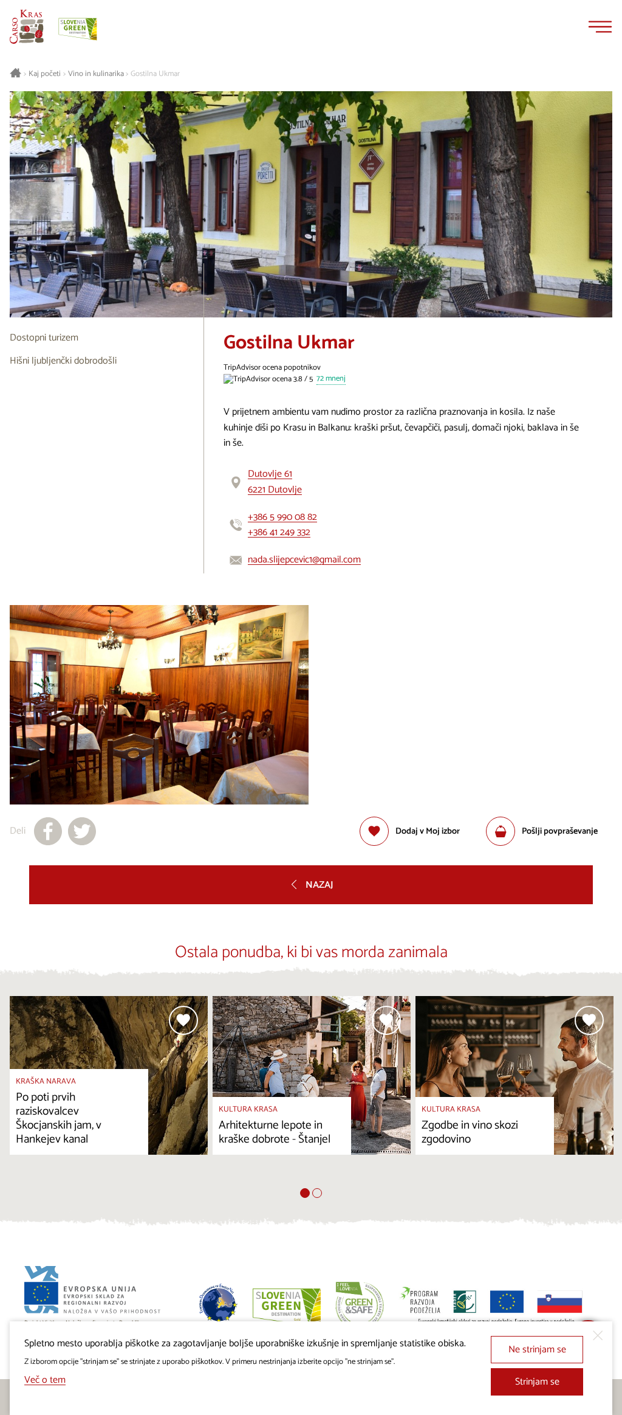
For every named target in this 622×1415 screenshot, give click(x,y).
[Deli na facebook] (48, 831)
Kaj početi (45, 74)
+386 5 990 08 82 (282, 517)
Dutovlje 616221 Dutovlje (275, 482)
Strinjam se (537, 1382)
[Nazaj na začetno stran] (27, 27)
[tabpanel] (108, 1092)
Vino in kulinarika (96, 74)
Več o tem (45, 1380)
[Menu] (600, 27)
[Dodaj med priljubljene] (183, 1020)
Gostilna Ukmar (155, 74)
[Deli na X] (82, 831)
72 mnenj (331, 379)
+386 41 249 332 (279, 532)
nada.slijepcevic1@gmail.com (304, 560)
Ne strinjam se (537, 1349)
